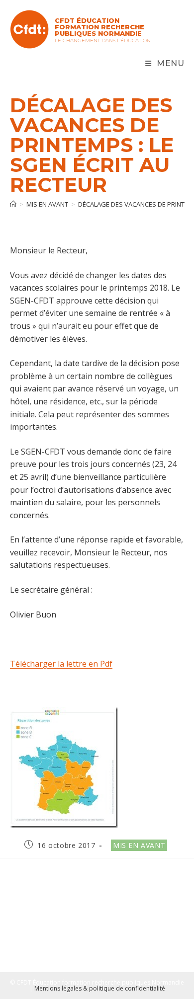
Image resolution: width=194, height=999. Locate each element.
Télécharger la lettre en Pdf (61, 663)
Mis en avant (139, 845)
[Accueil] (13, 204)
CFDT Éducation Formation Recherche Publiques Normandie (99, 26)
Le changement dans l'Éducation (103, 40)
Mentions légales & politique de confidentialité (99, 988)
